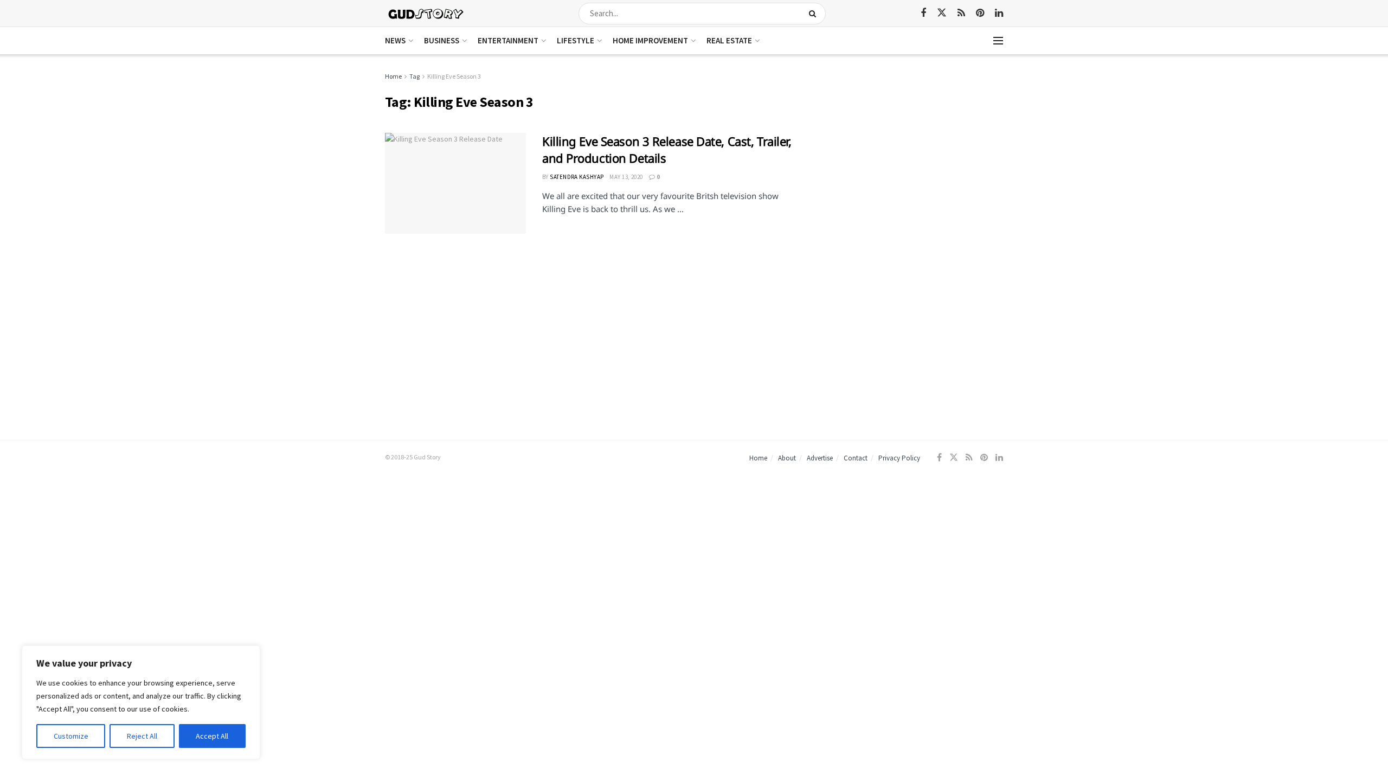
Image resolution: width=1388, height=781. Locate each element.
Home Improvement (650, 40)
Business (441, 40)
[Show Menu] (998, 40)
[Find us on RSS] (961, 13)
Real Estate (729, 40)
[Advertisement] (909, 146)
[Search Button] (815, 13)
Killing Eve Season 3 (454, 76)
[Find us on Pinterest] (980, 13)
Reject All (142, 736)
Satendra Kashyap (576, 177)
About (787, 458)
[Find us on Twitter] (942, 13)
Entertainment (508, 40)
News (395, 40)
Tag (414, 76)
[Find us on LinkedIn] (999, 13)
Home (393, 76)
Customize (71, 736)
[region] (141, 702)
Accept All (212, 736)
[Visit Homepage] (426, 13)
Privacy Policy (899, 458)
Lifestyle (575, 40)
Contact (856, 458)
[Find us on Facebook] (923, 13)
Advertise (820, 458)
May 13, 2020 (625, 177)
